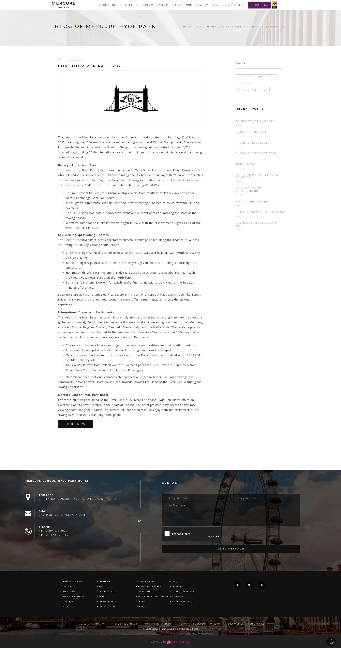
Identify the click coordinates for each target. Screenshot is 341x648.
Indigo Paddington (125, 623)
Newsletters (108, 602)
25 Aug (240, 125)
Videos (67, 607)
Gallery (68, 602)
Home (187, 26)
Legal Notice (144, 582)
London (244, 83)
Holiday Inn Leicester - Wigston (200, 623)
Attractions (107, 607)
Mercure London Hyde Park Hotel (157, 400)
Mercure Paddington (92, 623)
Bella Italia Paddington (152, 597)
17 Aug (240, 157)
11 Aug (240, 168)
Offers (117, 4)
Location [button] (202, 4)
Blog (102, 597)
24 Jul (239, 216)
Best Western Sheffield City (246, 623)
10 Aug (240, 181)
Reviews (105, 582)
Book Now (75, 424)
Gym (215, 4)
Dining (140, 602)
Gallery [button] (163, 4)
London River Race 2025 (266, 26)
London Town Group (163, 628)
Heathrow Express (148, 587)
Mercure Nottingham (158, 623)
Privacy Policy (109, 592)
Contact (141, 607)
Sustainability (232, 4)
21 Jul (239, 229)
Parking (177, 587)
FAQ (174, 582)
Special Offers (73, 582)
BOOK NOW (259, 5)
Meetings (132, 4)
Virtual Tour (144, 592)
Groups (148, 4)
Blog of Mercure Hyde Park (219, 26)
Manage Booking (74, 597)
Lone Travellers (183, 592)
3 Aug (239, 194)
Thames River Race (252, 89)
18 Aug (240, 146)
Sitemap (177, 597)
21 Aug (240, 136)
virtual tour (182, 4)
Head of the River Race (256, 77)
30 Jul (239, 205)
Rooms (104, 4)
